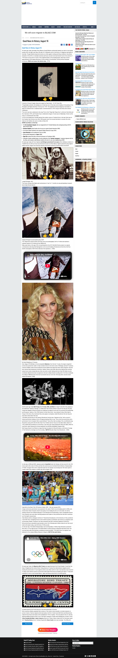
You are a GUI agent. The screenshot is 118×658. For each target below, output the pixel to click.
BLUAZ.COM (50, 33)
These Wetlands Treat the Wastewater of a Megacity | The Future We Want (87, 107)
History (59, 27)
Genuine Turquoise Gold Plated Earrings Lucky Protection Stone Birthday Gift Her (63, 648)
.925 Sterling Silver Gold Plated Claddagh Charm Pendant (59, 642)
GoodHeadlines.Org (43, 656)
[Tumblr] (67, 45)
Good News (77, 155)
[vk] (93, 656)
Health (52, 27)
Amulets (76, 151)
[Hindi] (80, 49)
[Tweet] (64, 45)
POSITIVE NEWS (25, 27)
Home (23, 37)
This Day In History (67, 27)
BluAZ (76, 149)
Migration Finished (28, 642)
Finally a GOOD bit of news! (81, 119)
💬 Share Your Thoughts (48, 630)
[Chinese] (78, 49)
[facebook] (85, 656)
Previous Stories (67, 623)
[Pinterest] (69, 45)
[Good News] (27, 2)
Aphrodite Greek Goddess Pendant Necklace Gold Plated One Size (60, 644)
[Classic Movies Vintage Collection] (85, 133)
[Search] (94, 2)
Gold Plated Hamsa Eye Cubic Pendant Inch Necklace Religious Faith (61, 646)
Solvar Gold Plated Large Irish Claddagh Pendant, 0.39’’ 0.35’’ (59, 650)
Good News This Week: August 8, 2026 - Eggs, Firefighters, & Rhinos (87, 54)
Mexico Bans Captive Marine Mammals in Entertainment (84, 72)
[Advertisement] (59, 15)
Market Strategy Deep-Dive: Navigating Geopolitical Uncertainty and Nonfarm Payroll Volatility (41, 644)
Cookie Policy (56, 656)
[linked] (91, 656)
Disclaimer (61, 656)
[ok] (95, 656)
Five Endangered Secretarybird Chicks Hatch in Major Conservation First (87, 89)
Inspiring (47, 27)
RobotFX (76, 153)
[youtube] (89, 656)
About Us (50, 656)
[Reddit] (72, 45)
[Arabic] (86, 49)
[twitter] (87, 656)
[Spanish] (82, 49)
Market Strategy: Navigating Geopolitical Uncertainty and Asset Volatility (37, 650)
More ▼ (93, 27)
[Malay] (88, 49)
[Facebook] (61, 45)
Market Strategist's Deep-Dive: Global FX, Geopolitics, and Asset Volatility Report (38, 646)
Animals (34, 27)
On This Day (77, 27)
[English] (76, 49)
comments (36, 44)
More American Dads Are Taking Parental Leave (83, 81)
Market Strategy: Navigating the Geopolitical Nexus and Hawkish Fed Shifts (37, 648)
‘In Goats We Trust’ (78, 63)
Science (40, 27)
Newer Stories (27, 623)
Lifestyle (85, 27)
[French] (84, 49)
